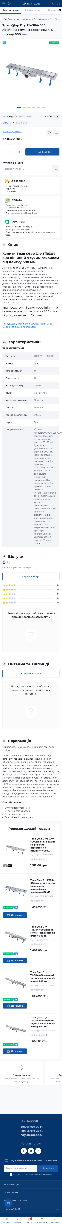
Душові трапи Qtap (41, 323)
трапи (20, 323)
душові (12, 323)
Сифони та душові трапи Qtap (19, 327)
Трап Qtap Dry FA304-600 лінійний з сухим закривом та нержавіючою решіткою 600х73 (42, 886)
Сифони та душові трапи (19, 19)
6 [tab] (43, 107)
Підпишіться (48, 1168)
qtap (27, 323)
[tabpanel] (31, 76)
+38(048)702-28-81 (31, 1135)
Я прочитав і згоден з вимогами (32, 1174)
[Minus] (6, 152)
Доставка (18, 181)
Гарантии (18, 222)
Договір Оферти (29, 1174)
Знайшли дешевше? (12, 132)
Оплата (16, 200)
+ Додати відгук (31, 576)
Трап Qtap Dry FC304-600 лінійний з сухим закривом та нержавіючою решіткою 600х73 (42, 844)
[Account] (58, 3)
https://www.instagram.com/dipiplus (38, 1151)
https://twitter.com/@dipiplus (31, 1151)
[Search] (9, 3)
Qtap (56, 116)
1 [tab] (19, 107)
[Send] (55, 168)
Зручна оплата (21, 1075)
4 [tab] (33, 107)
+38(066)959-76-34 (31, 1131)
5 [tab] (38, 107)
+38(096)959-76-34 (31, 1126)
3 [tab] (28, 107)
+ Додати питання (31, 673)
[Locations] (53, 3)
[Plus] (19, 152)
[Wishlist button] (49, 133)
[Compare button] (56, 133)
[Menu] (3, 3)
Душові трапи (40, 19)
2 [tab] (24, 107)
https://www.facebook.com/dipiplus (24, 1151)
